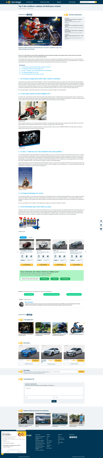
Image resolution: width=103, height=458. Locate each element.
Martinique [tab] (23, 237)
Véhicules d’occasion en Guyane (40, 443)
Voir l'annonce (35, 360)
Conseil (48, 443)
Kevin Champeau (29, 302)
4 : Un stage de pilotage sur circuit (29, 72)
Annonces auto (29, 2)
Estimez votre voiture (44, 2)
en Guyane (54, 278)
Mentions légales (60, 442)
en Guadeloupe (65, 278)
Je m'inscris (81, 371)
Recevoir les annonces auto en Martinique (51, 294)
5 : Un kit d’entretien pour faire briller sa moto (32, 74)
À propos (21, 299)
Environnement (49, 445)
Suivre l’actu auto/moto (29, 294)
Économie (48, 446)
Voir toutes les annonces (29, 363)
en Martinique (44, 278)
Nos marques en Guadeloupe (39, 440)
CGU (58, 443)
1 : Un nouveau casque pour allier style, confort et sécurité (35, 67)
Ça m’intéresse (26, 264)
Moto (32, 8)
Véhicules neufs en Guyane (39, 441)
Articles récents (27, 299)
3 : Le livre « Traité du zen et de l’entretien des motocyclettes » (36, 70)
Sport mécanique (49, 440)
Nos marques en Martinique (39, 450)
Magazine (59, 2)
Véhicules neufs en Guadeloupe (40, 436)
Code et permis (49, 442)
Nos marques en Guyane (39, 444)
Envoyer (54, 401)
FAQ (58, 440)
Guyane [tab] (30, 237)
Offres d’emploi (72, 2)
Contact (59, 436)
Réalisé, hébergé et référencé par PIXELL (78, 456)
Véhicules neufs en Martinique (39, 446)
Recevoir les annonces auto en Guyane (74, 294)
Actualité (48, 436)
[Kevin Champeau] (21, 304)
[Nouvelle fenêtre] (70, 437)
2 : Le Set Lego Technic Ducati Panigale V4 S (32, 68)
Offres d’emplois (49, 448)
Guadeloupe (21, 345)
